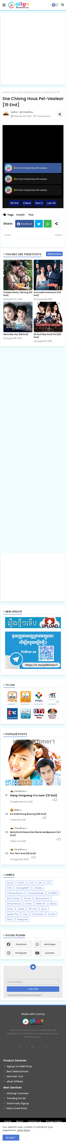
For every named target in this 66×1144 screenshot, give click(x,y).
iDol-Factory (13, 898)
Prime (44, 908)
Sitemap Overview (17, 1093)
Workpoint (22, 919)
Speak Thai (12, 914)
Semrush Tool (15, 1076)
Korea (29, 903)
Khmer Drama (42, 898)
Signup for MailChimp (19, 1066)
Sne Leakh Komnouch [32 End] (47, 294)
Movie (53, 903)
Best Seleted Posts (17, 1071)
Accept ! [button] (11, 1137)
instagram (21, 952)
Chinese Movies (36, 893)
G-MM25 (52, 893)
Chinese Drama (15, 893)
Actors (10, 882)
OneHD (20, 214)
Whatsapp (48, 224)
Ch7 (49, 882)
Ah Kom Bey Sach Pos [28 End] (47, 336)
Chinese (38, 887)
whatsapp (50, 944)
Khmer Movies (14, 903)
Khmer (27, 898)
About (19, 1121)
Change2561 (22, 887)
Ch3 (31, 882)
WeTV (10, 919)
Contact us (34, 1121)
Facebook (26, 223)
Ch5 (40, 882)
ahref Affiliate (15, 1081)
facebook (21, 944)
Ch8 (9, 887)
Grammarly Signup (18, 1103)
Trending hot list (16, 1098)
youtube (49, 952)
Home (6, 92)
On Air (10, 908)
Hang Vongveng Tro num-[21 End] (33, 795)
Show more (54, 254)
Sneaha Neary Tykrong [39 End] (17, 294)
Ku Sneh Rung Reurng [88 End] (28, 814)
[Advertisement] (33, 49)
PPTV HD (33, 908)
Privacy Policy (54, 1121)
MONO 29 (40, 903)
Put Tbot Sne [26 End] (23, 853)
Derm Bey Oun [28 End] (15, 334)
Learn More (23, 1130)
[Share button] (56, 224)
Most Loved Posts (17, 1108)
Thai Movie (37, 914)
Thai (13, 92)
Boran (21, 882)
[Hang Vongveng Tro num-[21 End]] (33, 762)
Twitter (39, 224)
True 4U (51, 914)
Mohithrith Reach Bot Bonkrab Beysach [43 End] (35, 834)
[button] (62, 4)
